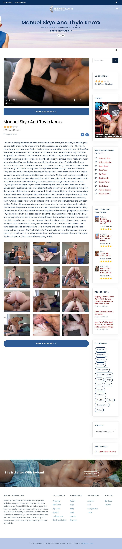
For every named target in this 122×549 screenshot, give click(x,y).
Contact (108, 501)
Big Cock (101, 360)
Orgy (109, 380)
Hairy (99, 385)
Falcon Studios (105, 190)
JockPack (103, 170)
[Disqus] (46, 382)
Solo (111, 400)
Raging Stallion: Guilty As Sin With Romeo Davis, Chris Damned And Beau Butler (104, 300)
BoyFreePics (8, 2)
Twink (99, 410)
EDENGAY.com (87, 543)
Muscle (100, 390)
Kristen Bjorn (104, 194)
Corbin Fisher (104, 182)
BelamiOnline (104, 158)
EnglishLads (104, 178)
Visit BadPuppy (45, 111)
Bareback (101, 355)
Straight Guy (102, 405)
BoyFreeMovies (20, 2)
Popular (52, 27)
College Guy (102, 370)
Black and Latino (104, 375)
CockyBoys (103, 186)
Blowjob (100, 365)
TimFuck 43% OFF (104, 254)
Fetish (99, 380)
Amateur (100, 349)
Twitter (108, 505)
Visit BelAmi (89, 474)
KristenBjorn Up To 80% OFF (106, 238)
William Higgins (105, 162)
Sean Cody (103, 166)
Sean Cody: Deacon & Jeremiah (104, 313)
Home (43, 27)
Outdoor (100, 395)
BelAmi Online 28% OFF (105, 221)
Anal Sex (100, 400)
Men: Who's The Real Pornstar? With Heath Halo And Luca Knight (104, 324)
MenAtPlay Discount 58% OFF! (105, 270)
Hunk (108, 385)
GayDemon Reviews (107, 452)
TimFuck (102, 174)
